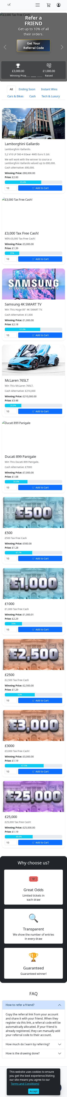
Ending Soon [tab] (27, 89)
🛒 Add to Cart (40, 188)
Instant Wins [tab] (49, 89)
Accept (33, 1091)
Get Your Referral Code (33, 45)
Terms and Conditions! (25, 1084)
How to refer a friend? (20, 1005)
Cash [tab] (32, 96)
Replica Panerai (10, 858)
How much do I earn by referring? (28, 1044)
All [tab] (11, 89)
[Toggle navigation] (37, 5)
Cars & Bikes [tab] (15, 96)
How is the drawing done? (23, 1053)
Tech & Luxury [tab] (51, 96)
